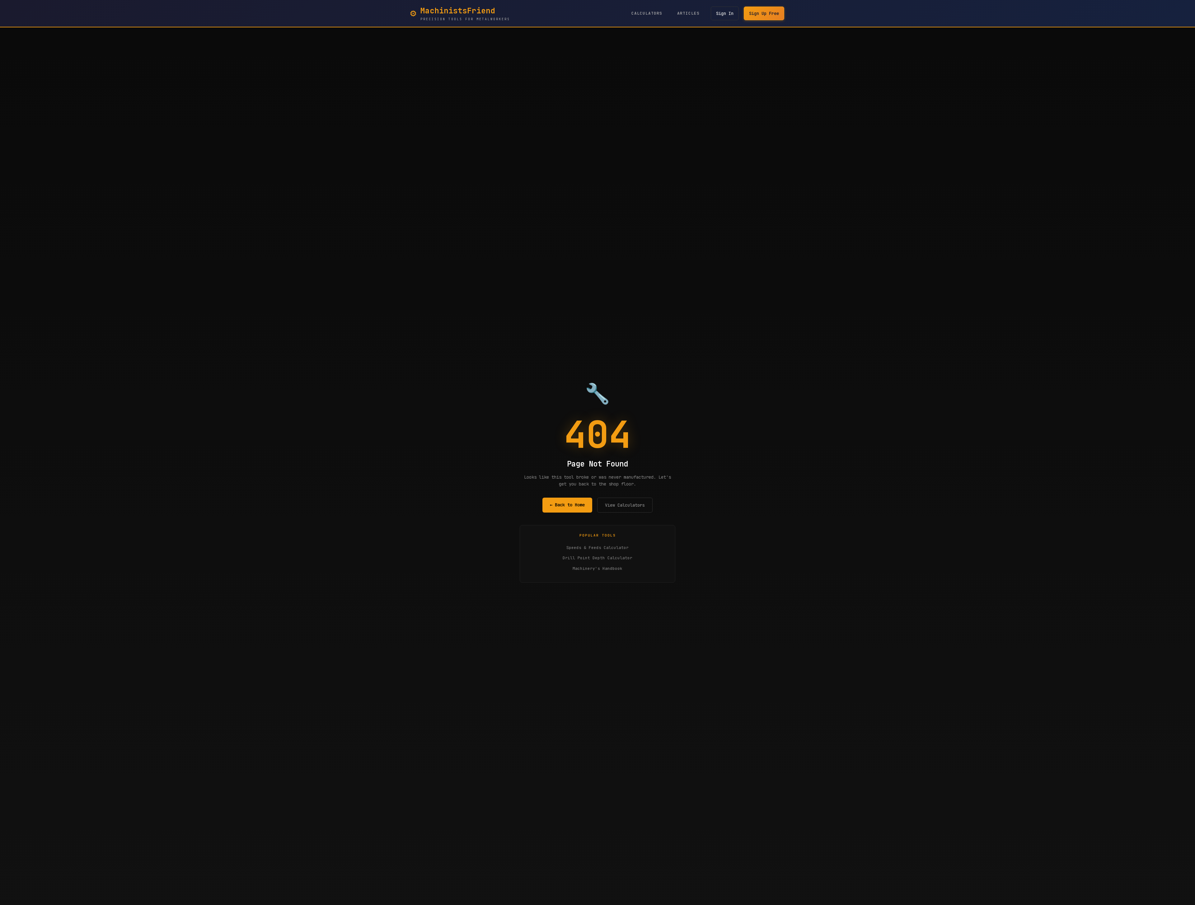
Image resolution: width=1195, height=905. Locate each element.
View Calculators (625, 505)
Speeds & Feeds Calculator (597, 547)
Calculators (646, 13)
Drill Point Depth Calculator (597, 557)
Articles (688, 13)
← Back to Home (567, 505)
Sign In (724, 13)
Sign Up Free (764, 13)
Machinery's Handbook (597, 568)
